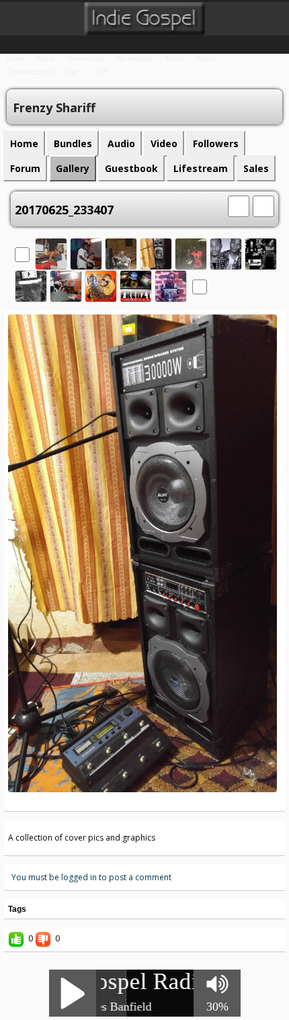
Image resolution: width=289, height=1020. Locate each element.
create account (29, 72)
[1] (123, 801)
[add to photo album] (238, 205)
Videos (205, 58)
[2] (128, 801)
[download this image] (263, 205)
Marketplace (134, 58)
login (73, 72)
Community (85, 58)
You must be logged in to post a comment (91, 877)
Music (174, 58)
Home (15, 58)
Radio (45, 58)
